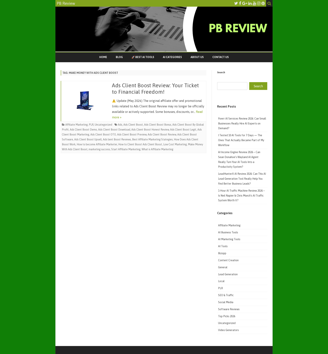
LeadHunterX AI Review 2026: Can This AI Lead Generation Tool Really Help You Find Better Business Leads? (242, 178)
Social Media (225, 302)
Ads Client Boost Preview (132, 134)
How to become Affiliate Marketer (97, 144)
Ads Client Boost (133, 124)
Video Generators (228, 330)
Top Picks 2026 (226, 316)
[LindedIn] (250, 3)
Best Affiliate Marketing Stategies (152, 139)
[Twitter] (236, 3)
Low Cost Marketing (175, 144)
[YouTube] (254, 3)
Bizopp (222, 253)
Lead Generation (228, 274)
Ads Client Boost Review (162, 134)
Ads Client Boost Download (114, 129)
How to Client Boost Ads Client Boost (140, 144)
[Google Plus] (244, 3)
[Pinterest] (263, 3)
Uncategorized (103, 124)
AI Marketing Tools (229, 239)
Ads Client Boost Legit (183, 129)
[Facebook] (240, 3)
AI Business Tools (228, 232)
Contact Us (220, 57)
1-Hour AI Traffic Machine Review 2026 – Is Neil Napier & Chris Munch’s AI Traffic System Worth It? (241, 195)
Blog (119, 57)
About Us (197, 57)
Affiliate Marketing (76, 124)
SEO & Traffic (226, 295)
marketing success (99, 149)
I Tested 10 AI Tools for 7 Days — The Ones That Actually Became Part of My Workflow (241, 140)
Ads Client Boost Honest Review (150, 129)
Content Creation (228, 260)
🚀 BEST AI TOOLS (143, 57)
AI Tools (223, 246)
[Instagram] (258, 3)
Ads (120, 124)
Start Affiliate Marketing (125, 149)
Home (103, 57)
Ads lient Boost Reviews (117, 139)
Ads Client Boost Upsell (88, 139)
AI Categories (172, 57)
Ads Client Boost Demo (83, 129)
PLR (91, 124)
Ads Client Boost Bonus (157, 124)
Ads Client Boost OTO (103, 134)
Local (221, 281)
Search (221, 72)
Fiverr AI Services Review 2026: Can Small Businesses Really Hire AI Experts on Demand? (242, 123)
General (222, 267)
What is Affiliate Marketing (157, 149)
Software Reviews (229, 309)
